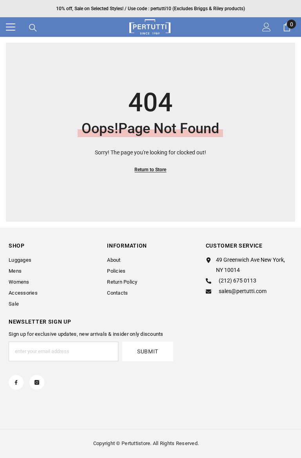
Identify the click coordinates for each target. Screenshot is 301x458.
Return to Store (150, 169)
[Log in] (266, 27)
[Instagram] (36, 382)
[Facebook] (16, 382)
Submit (147, 351)
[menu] (10, 27)
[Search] (33, 28)
